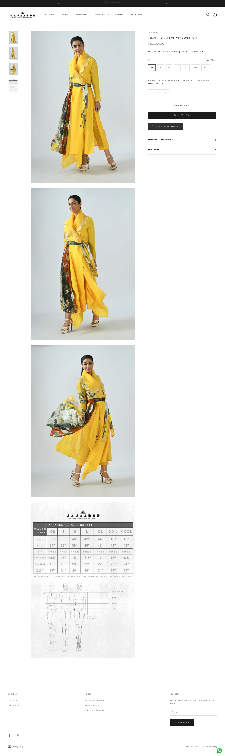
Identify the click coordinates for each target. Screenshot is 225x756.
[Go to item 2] (13, 53)
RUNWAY (119, 15)
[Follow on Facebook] (9, 735)
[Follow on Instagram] (18, 735)
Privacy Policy (92, 705)
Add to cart (182, 105)
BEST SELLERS (82, 15)
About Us (12, 700)
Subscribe (181, 722)
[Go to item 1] (13, 37)
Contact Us (13, 705)
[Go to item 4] (13, 85)
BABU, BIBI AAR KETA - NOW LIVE (112, 3)
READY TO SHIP (136, 15)
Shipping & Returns (94, 710)
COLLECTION (49, 15)
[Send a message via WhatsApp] (219, 750)
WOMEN (65, 15)
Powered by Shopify (209, 746)
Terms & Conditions (94, 700)
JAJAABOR (153, 32)
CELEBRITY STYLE (101, 15)
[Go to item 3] (13, 69)
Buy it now (182, 115)
